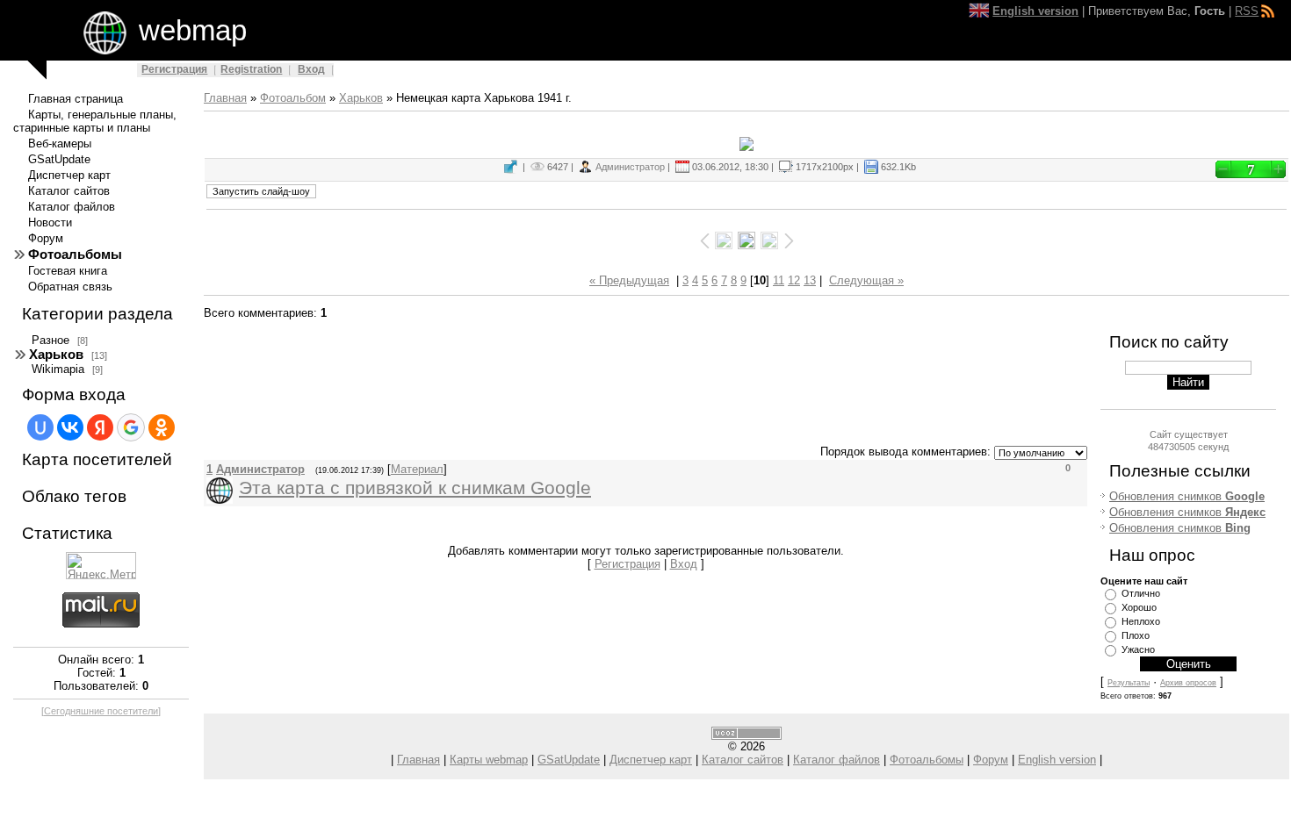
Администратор (630, 166)
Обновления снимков (1187, 496)
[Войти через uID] (40, 427)
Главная (225, 97)
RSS (1247, 11)
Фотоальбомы (926, 759)
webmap (193, 30)
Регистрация (174, 69)
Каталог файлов (836, 759)
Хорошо (1139, 607)
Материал (417, 469)
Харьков (56, 355)
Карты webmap (489, 759)
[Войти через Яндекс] (100, 427)
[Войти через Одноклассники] (161, 427)
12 (794, 280)
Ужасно (1138, 649)
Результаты (1128, 682)
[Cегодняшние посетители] (101, 711)
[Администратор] (237, 490)
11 (778, 280)
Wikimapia (58, 369)
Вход (311, 69)
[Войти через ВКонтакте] (70, 427)
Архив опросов (1188, 682)
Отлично (1141, 593)
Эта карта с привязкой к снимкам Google (415, 487)
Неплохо (1141, 621)
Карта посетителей (97, 459)
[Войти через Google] (131, 427)
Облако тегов (74, 496)
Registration (251, 69)
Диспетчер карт (650, 759)
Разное (50, 340)
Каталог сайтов (742, 759)
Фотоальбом (293, 97)
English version (1057, 759)
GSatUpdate (568, 759)
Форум (990, 759)
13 (810, 280)
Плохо (1136, 635)
